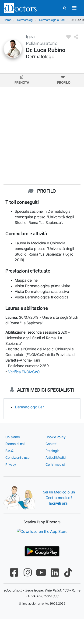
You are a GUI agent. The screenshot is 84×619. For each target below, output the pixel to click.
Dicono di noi (14, 444)
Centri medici (55, 464)
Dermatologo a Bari (52, 20)
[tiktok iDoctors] (68, 572)
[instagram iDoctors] (27, 572)
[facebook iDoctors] (14, 572)
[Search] (64, 8)
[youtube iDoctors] (41, 572)
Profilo (63, 82)
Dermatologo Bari (30, 407)
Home (7, 20)
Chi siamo (12, 437)
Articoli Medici (56, 457)
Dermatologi (25, 20)
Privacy (10, 464)
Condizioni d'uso (17, 457)
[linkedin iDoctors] (54, 572)
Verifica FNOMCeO (24, 371)
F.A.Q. (9, 451)
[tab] (21, 80)
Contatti (51, 444)
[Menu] (74, 7)
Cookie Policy (55, 437)
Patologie (52, 451)
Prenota (21, 82)
